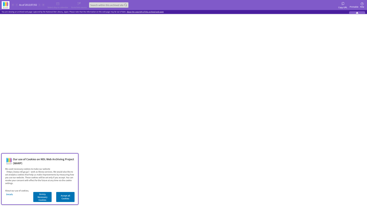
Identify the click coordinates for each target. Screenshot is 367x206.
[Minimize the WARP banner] (357, 12)
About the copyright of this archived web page (145, 12)
